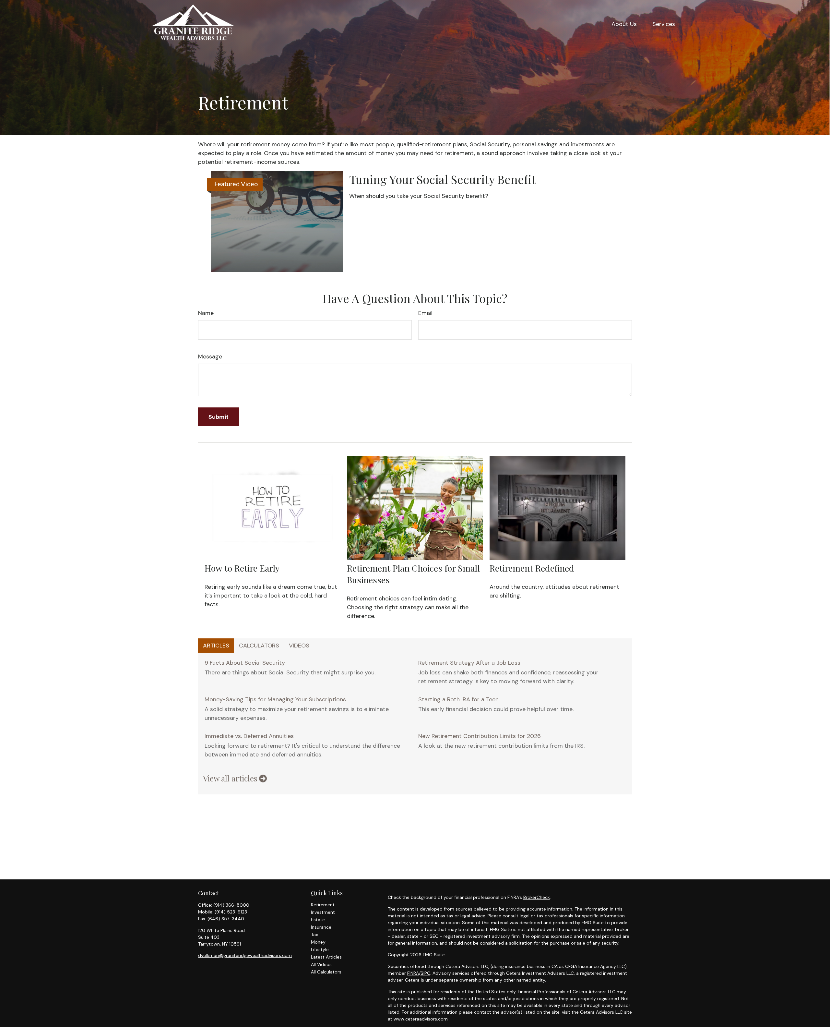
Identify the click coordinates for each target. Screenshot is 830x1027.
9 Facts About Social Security (245, 663)
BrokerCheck (536, 897)
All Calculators (326, 972)
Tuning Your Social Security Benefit (442, 179)
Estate (318, 920)
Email (425, 313)
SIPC (425, 973)
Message (210, 356)
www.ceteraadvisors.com (421, 1019)
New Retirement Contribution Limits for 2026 (479, 736)
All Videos (321, 964)
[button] (624, 24)
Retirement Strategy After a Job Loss (469, 663)
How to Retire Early (242, 568)
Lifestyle (320, 949)
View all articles (231, 778)
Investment (323, 912)
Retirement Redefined (532, 568)
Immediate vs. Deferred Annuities (249, 736)
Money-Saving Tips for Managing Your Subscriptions (275, 699)
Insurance (321, 927)
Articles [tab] (216, 645)
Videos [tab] (299, 645)
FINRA (413, 973)
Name (206, 313)
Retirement (323, 905)
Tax (314, 934)
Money (318, 942)
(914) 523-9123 (231, 912)
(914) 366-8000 (231, 905)
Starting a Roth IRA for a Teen (458, 699)
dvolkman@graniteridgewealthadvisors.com (245, 955)
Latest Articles (326, 957)
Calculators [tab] (259, 645)
